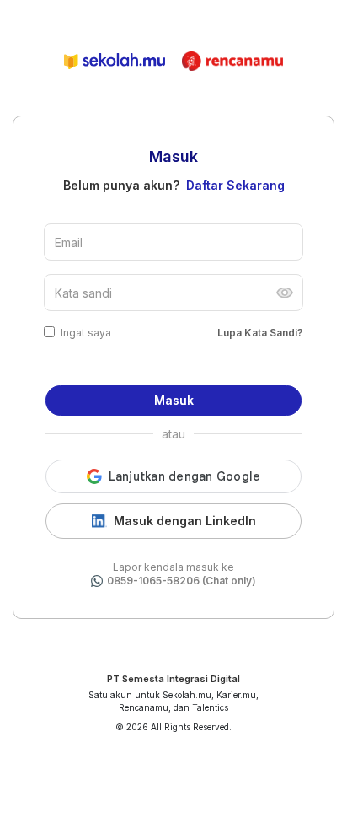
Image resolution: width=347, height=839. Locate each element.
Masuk (174, 400)
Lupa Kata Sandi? (260, 332)
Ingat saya (86, 332)
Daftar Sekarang (235, 185)
